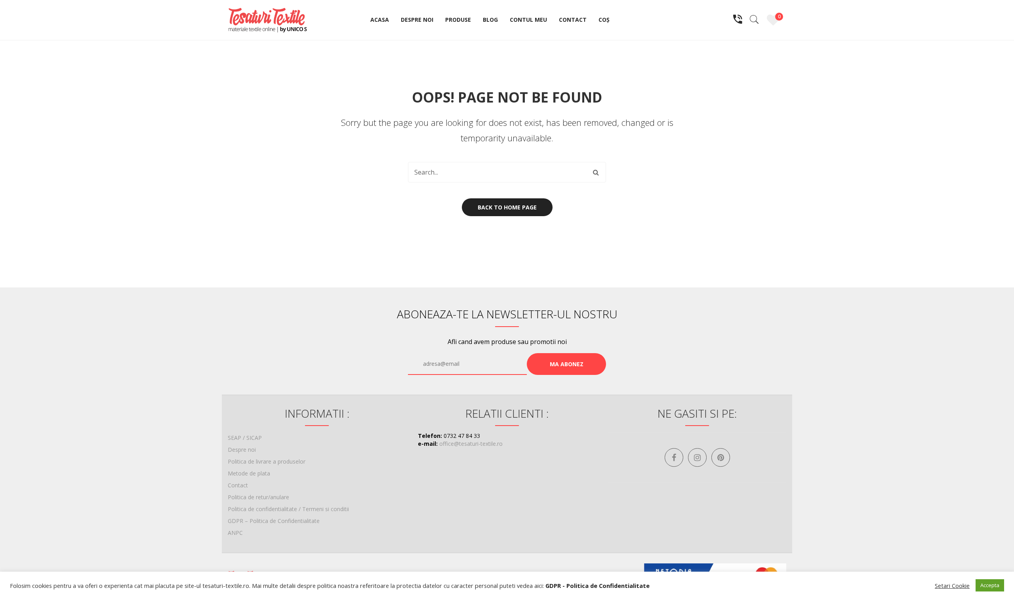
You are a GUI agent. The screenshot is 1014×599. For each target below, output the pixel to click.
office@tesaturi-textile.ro (471, 443)
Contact (238, 485)
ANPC (235, 532)
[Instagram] (697, 457)
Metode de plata (249, 473)
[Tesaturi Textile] (267, 19)
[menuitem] (379, 20)
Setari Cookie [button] (952, 585)
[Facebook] (674, 457)
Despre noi (242, 449)
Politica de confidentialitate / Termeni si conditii (288, 509)
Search (596, 172)
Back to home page (507, 207)
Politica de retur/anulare (258, 497)
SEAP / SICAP (245, 437)
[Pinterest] (720, 457)
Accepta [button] (989, 585)
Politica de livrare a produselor (266, 461)
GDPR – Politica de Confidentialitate (274, 521)
